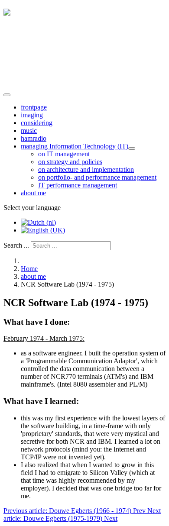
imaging (32, 115)
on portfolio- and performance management (97, 177)
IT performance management (77, 185)
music (29, 130)
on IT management (64, 154)
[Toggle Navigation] (6, 95)
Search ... (16, 245)
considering (36, 122)
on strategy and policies (70, 161)
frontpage (34, 107)
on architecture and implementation (86, 169)
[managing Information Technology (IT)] (131, 148)
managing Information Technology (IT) (74, 146)
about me (33, 193)
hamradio (33, 138)
